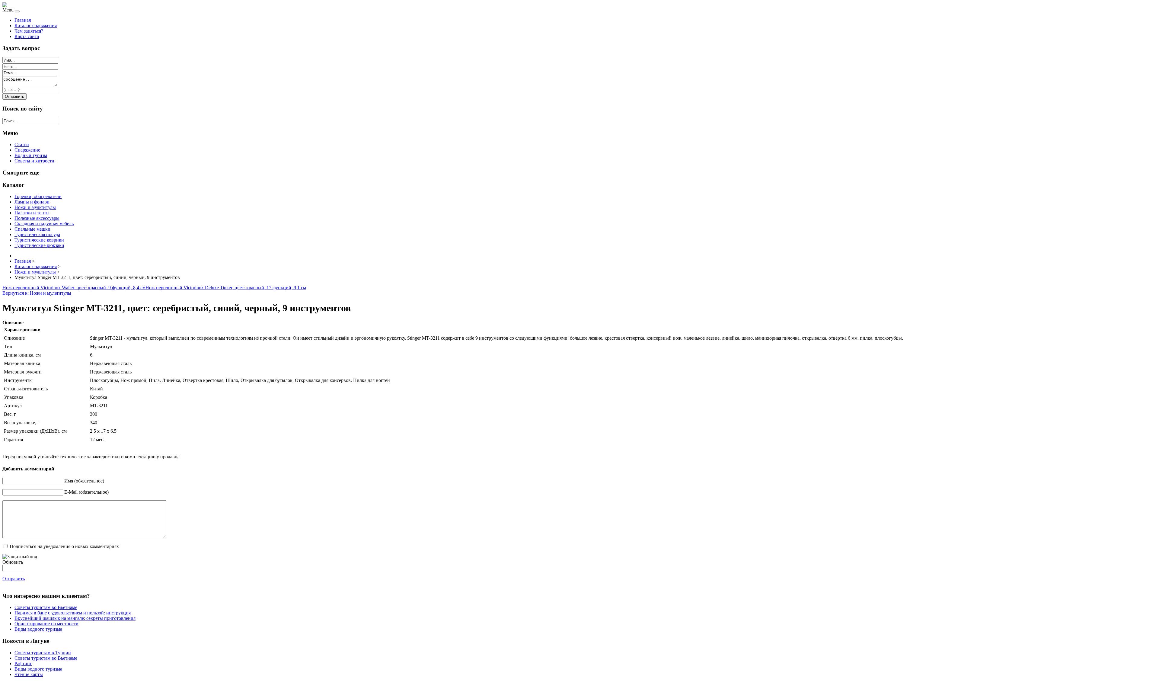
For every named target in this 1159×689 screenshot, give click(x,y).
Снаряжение (27, 149)
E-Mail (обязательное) (86, 492)
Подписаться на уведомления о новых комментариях (64, 546)
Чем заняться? (28, 31)
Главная (22, 20)
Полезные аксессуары (36, 218)
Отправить (13, 578)
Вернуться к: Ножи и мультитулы (36, 293)
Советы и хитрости (34, 160)
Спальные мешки (32, 229)
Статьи (21, 144)
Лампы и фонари (31, 201)
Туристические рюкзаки (39, 245)
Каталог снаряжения (35, 25)
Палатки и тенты (31, 212)
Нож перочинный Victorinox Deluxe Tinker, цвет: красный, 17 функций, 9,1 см (225, 287)
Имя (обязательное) (84, 480)
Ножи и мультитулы (35, 207)
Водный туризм (30, 155)
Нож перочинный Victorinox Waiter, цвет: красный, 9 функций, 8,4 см (73, 287)
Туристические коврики (39, 239)
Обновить (12, 562)
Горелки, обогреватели (38, 196)
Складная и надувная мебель (44, 223)
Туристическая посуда (37, 234)
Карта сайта (26, 36)
